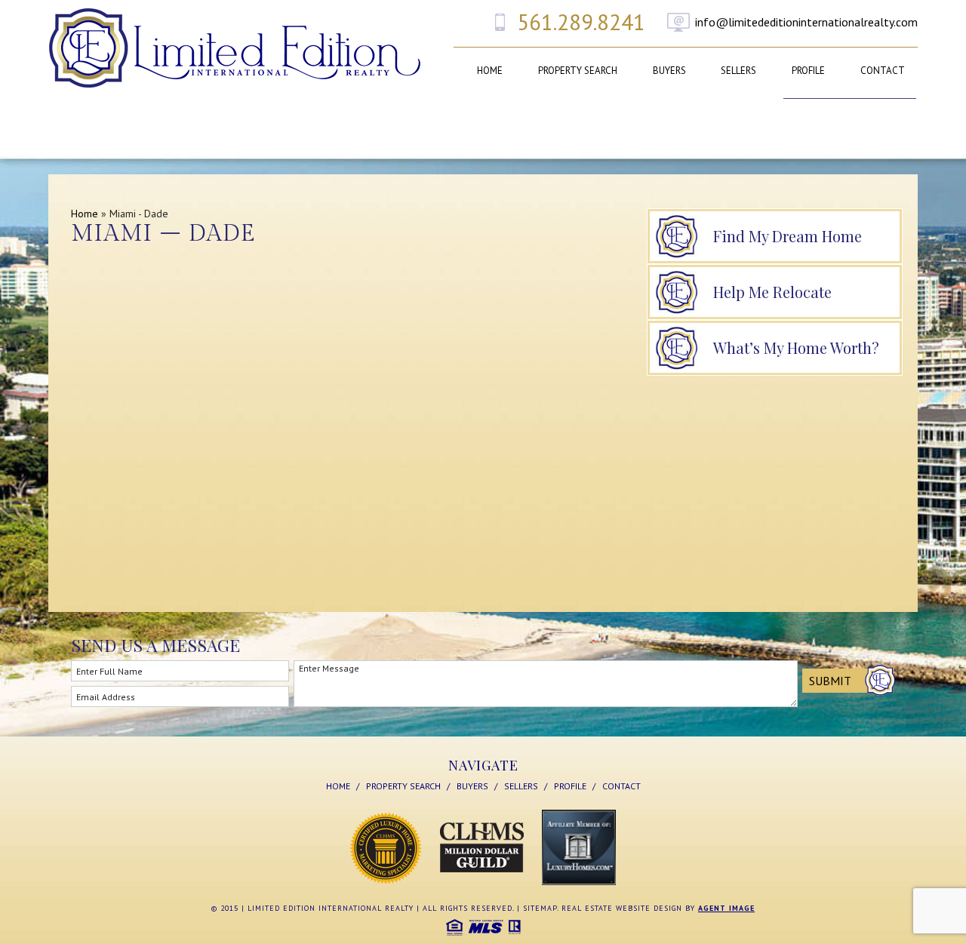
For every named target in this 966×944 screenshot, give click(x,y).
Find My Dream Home (787, 236)
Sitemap (540, 908)
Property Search (577, 70)
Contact (882, 70)
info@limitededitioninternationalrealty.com (806, 21)
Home (490, 70)
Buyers (669, 70)
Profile (808, 70)
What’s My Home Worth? (796, 347)
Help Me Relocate (772, 291)
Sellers (738, 70)
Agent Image (726, 908)
